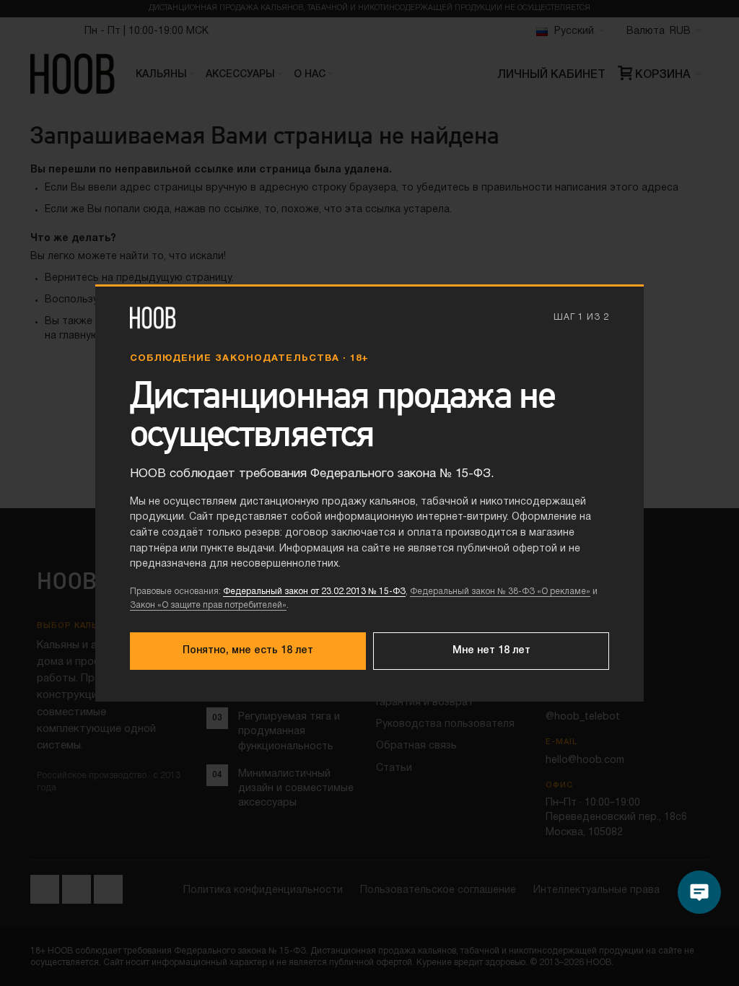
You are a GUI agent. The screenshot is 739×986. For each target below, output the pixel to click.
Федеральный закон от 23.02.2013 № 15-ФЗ (314, 591)
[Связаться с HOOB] (699, 892)
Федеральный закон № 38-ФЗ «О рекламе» (500, 591)
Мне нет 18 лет (491, 650)
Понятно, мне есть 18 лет (248, 650)
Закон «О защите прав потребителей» (208, 605)
